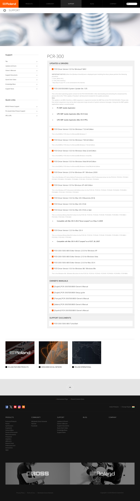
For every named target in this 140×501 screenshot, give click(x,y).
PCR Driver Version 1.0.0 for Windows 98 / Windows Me (75, 268)
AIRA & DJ (8, 441)
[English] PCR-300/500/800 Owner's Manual (71, 286)
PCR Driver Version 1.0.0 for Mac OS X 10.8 (70, 204)
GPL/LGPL (8, 115)
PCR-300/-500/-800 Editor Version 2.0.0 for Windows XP (75, 251)
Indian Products (114, 407)
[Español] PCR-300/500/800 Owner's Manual (71, 310)
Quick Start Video (10, 80)
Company (113, 4)
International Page (62, 399)
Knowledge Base (10, 84)
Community (50, 4)
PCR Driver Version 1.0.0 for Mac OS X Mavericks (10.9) (74, 198)
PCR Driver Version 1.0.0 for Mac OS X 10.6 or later (73, 210)
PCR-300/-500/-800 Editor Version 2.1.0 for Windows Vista (76, 257)
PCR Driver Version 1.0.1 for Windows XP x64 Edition (73, 185)
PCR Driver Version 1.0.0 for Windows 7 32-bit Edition (74, 129)
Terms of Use (31, 493)
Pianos (7, 424)
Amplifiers (8, 439)
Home (4, 10)
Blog (92, 4)
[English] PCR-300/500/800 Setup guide (69, 293)
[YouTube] (15, 408)
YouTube (33, 424)
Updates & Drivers (10, 66)
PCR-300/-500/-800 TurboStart (66, 324)
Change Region (126, 407)
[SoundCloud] (23, 408)
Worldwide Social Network (39, 421)
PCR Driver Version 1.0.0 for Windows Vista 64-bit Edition (75, 161)
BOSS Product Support (12, 106)
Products (9, 417)
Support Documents (11, 75)
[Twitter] (11, 408)
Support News (9, 89)
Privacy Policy (20, 493)
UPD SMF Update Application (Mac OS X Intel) (72, 114)
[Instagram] (19, 408)
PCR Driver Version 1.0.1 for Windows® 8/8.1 (70, 69)
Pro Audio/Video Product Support (15, 111)
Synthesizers (9, 426)
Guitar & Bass (9, 430)
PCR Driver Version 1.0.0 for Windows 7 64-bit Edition (74, 140)
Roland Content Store (77, 399)
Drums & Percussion (11, 432)
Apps (7, 450)
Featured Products (11, 421)
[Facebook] (6, 408)
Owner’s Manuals (10, 70)
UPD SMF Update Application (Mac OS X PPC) (72, 120)
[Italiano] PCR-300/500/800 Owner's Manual (71, 304)
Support (71, 4)
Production (8, 437)
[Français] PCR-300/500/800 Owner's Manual (71, 298)
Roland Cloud (9, 443)
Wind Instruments (10, 435)
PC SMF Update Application (66, 108)
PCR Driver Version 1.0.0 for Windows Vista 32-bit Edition (75, 151)
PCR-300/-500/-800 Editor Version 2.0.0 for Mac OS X (74, 263)
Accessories (9, 448)
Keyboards (8, 428)
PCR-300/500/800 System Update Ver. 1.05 (70, 89)
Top (6, 61)
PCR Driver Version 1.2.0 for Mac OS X (68, 230)
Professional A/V (10, 445)
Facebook (34, 426)
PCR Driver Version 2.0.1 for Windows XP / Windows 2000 (75, 172)
